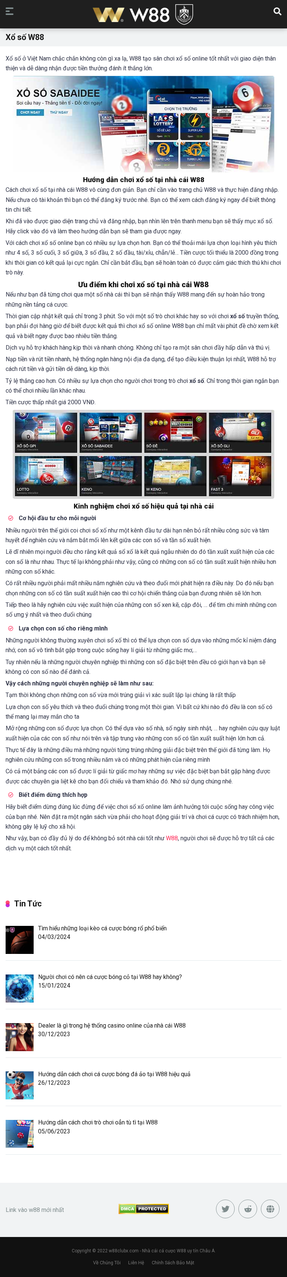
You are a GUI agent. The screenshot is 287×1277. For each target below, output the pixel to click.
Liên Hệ (136, 1262)
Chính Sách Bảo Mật (173, 1262)
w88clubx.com (124, 1250)
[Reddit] (247, 1209)
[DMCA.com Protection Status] (143, 1212)
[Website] (270, 1209)
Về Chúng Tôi (107, 1262)
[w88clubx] (143, 15)
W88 (172, 838)
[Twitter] (225, 1209)
